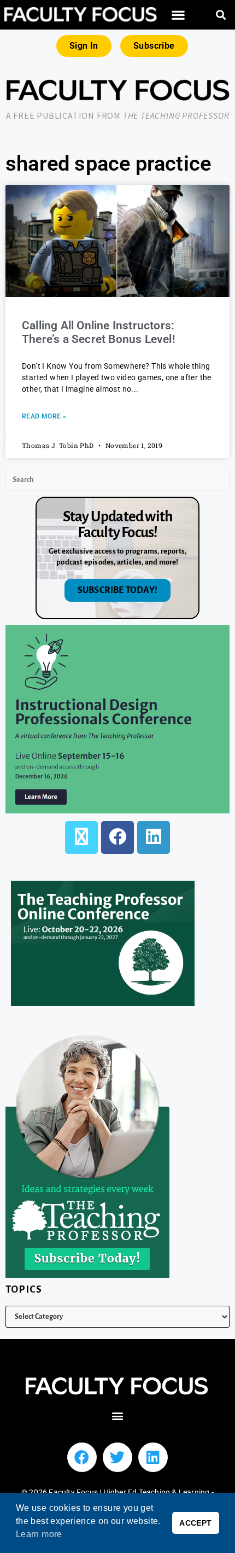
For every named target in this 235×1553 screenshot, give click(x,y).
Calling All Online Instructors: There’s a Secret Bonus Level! (98, 332)
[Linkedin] (153, 1457)
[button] (178, 15)
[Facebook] (117, 837)
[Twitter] (117, 1457)
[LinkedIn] (153, 837)
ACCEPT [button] (195, 1523)
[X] (81, 837)
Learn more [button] (39, 1534)
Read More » (44, 416)
